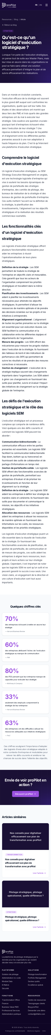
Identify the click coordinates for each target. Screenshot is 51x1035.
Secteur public (34, 981)
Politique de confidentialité (15, 1031)
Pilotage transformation (37, 974)
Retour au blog (10, 25)
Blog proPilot (33, 1007)
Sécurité (5, 988)
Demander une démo (36, 1010)
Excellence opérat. (35, 985)
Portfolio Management (37, 978)
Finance (5, 1003)
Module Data (7, 981)
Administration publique (11, 1014)
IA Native (5, 985)
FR (36, 5)
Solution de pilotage (10, 974)
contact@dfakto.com (36, 1014)
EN (40, 5)
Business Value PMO (10, 1007)
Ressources (7, 19)
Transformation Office (11, 1000)
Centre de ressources (37, 1000)
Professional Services (11, 1010)
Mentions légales (33, 1031)
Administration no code (11, 978)
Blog (16, 19)
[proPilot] (9, 5)
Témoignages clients (36, 1003)
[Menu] (46, 5)
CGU (44, 1031)
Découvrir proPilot (24, 794)
